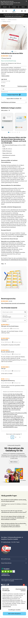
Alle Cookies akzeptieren (14, 613)
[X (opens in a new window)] (6, 585)
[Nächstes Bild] (26, 15)
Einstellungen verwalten (14, 609)
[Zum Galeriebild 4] (14, 132)
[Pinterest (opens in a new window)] (8, 585)
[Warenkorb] (25, 11)
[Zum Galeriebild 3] (16, 51)
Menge (3, 85)
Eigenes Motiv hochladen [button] (13, 98)
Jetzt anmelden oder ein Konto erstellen (13, 16)
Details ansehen (5, 75)
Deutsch (5, 6)
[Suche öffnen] (6, 11)
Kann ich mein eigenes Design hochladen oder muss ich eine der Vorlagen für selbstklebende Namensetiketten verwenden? (13, 518)
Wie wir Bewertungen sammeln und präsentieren (13, 303)
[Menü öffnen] (2, 11)
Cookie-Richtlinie (6, 606)
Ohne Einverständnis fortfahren (21, 589)
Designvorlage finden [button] (13, 94)
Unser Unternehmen (6, 563)
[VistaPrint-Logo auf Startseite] (14, 10)
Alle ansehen (4, 110)
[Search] (25, 312)
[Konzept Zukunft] (10, 58)
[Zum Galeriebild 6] (18, 132)
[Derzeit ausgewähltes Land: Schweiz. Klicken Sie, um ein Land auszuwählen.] (25, 585)
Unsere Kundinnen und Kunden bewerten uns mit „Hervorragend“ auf (11, 580)
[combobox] (14, 89)
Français (14, 6)
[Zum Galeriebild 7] (19, 132)
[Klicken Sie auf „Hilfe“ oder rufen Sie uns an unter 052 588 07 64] (22, 11)
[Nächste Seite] (20, 437)
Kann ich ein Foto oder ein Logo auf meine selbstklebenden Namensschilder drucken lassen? (13, 511)
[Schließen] (26, 1)
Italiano (23, 6)
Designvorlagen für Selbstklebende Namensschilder (14, 259)
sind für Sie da (6, 542)
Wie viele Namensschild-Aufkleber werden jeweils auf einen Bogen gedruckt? (13, 500)
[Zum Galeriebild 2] (14, 51)
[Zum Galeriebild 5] (16, 132)
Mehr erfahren (20, 236)
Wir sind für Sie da (5, 559)
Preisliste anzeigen (22, 86)
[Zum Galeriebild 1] (12, 51)
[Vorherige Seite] (8, 437)
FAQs (2, 263)
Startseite (3, 19)
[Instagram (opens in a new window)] (4, 585)
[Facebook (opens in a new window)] (2, 585)
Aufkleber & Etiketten (12, 19)
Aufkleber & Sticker (6, 21)
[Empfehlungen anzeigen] (25, 89)
